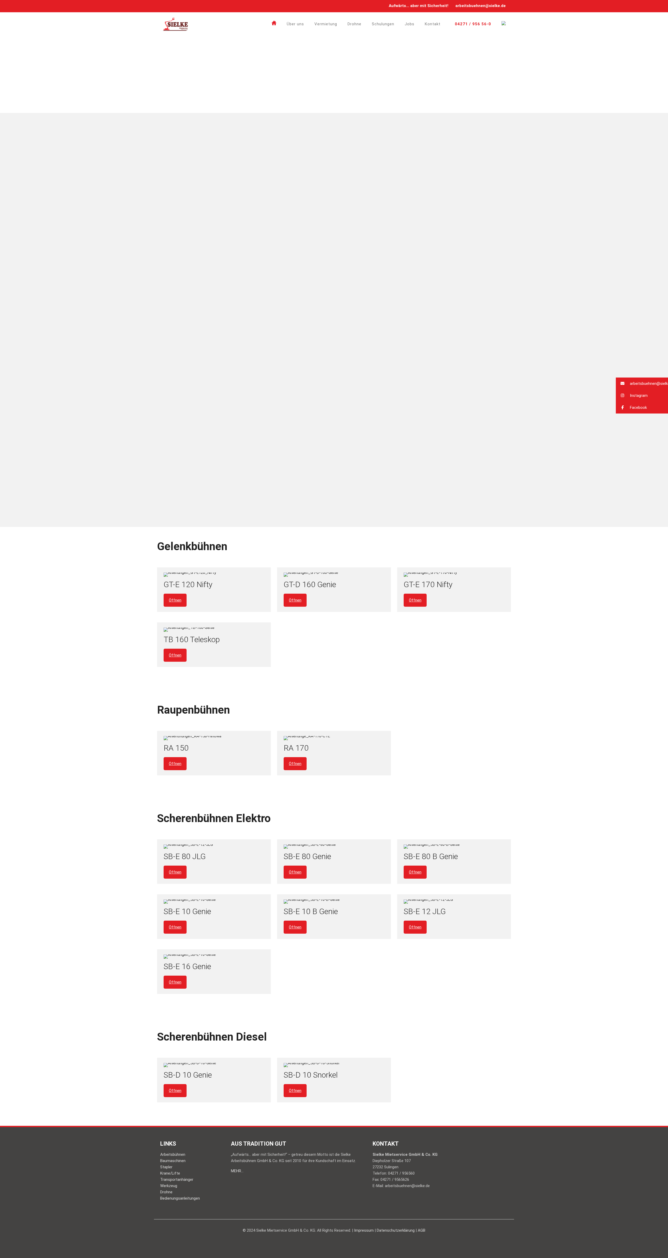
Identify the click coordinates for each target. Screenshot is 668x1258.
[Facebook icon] (166, 6)
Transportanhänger (176, 1179)
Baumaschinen (173, 1160)
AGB (421, 1230)
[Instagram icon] (172, 6)
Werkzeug (168, 1185)
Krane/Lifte (170, 1173)
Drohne (166, 1192)
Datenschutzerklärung (396, 1230)
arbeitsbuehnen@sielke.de (480, 5)
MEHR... (237, 1171)
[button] (642, 384)
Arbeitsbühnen (172, 1154)
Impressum (364, 1230)
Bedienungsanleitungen (180, 1198)
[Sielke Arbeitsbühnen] (175, 24)
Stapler (166, 1167)
